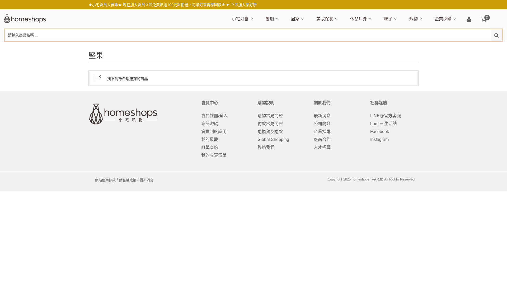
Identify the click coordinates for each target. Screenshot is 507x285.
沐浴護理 (443, 47)
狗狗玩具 (469, 47)
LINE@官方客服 (385, 115)
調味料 (285, 47)
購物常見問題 (270, 115)
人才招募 (322, 147)
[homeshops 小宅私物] (25, 18)
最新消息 (322, 115)
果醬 (335, 47)
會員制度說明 (214, 131)
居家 (295, 19)
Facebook (379, 131)
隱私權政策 (127, 180)
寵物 (413, 19)
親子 (388, 19)
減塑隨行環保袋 (363, 47)
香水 (372, 47)
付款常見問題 (270, 123)
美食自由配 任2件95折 (247, 47)
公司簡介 (322, 123)
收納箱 (401, 47)
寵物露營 (416, 47)
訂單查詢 (209, 147)
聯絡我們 (265, 147)
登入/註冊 (469, 19)
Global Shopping (273, 139)
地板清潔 (350, 47)
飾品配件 (410, 47)
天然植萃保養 (327, 47)
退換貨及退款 (270, 131)
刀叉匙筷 (378, 47)
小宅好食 (240, 19)
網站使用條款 (105, 180)
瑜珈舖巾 (462, 47)
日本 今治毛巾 (303, 47)
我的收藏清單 (214, 155)
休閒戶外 (358, 19)
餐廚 (270, 19)
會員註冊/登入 (214, 115)
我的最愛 (209, 139)
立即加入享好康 (244, 4)
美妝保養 (324, 19)
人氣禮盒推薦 (277, 47)
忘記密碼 (209, 123)
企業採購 (443, 19)
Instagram (379, 139)
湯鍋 (268, 193)
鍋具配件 (272, 200)
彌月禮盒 (391, 47)
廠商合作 (322, 139)
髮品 (425, 47)
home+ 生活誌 (383, 123)
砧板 (321, 47)
